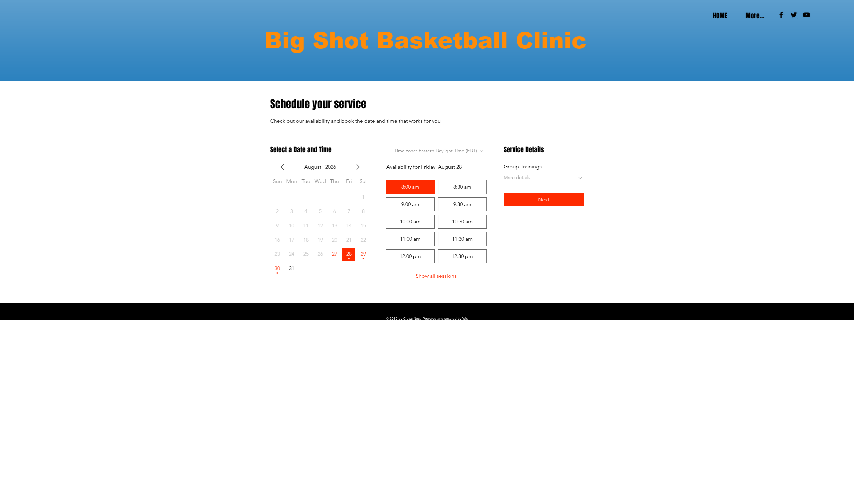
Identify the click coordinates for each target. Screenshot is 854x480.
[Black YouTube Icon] (806, 15)
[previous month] (283, 167)
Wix (465, 318)
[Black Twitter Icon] (794, 15)
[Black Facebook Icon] (781, 15)
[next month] (358, 167)
